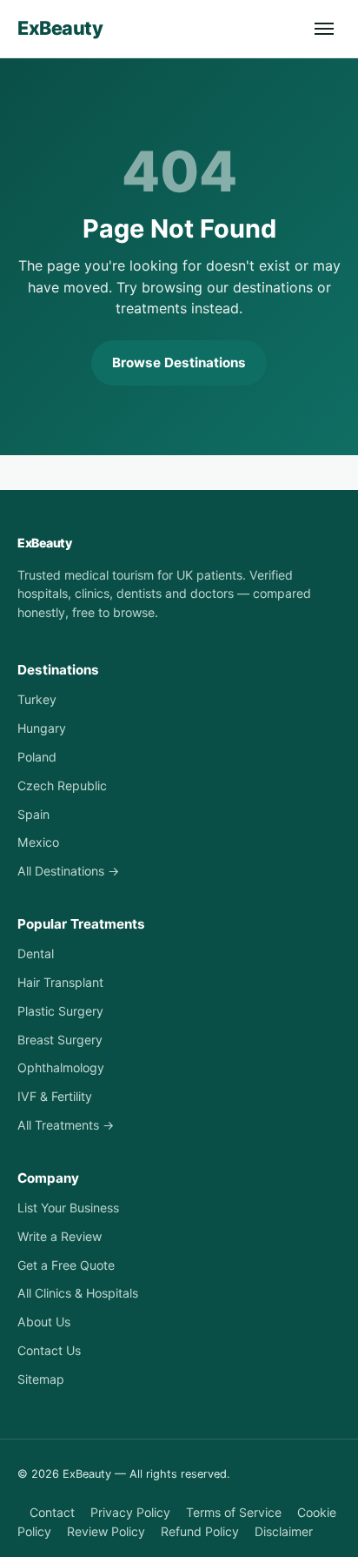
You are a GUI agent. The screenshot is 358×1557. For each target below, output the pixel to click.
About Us (43, 1321)
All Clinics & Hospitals (77, 1292)
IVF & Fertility (54, 1096)
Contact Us (49, 1350)
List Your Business (68, 1207)
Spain (33, 814)
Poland (36, 756)
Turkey (36, 699)
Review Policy (106, 1531)
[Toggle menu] (324, 28)
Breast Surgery (60, 1039)
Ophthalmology (60, 1067)
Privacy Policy (130, 1512)
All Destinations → (68, 870)
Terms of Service (234, 1512)
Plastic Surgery (60, 1010)
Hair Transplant (60, 982)
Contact (52, 1512)
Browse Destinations (179, 362)
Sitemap (40, 1379)
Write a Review (59, 1236)
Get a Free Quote (66, 1265)
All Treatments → (65, 1124)
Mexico (38, 842)
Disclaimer (284, 1531)
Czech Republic (62, 785)
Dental (35, 953)
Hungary (41, 728)
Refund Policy (200, 1531)
